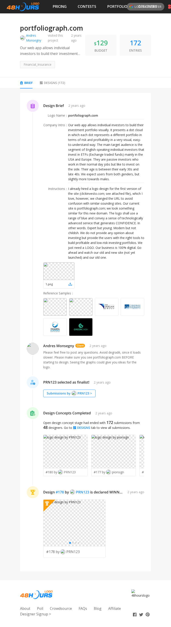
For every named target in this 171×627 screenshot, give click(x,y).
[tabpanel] (85, 332)
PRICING (60, 6)
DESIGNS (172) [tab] (54, 83)
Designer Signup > (35, 614)
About (25, 608)
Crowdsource (61, 608)
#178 (60, 492)
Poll (40, 608)
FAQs (83, 608)
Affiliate (114, 608)
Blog (98, 608)
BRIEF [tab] (28, 83)
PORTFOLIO (117, 6)
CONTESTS (87, 6)
